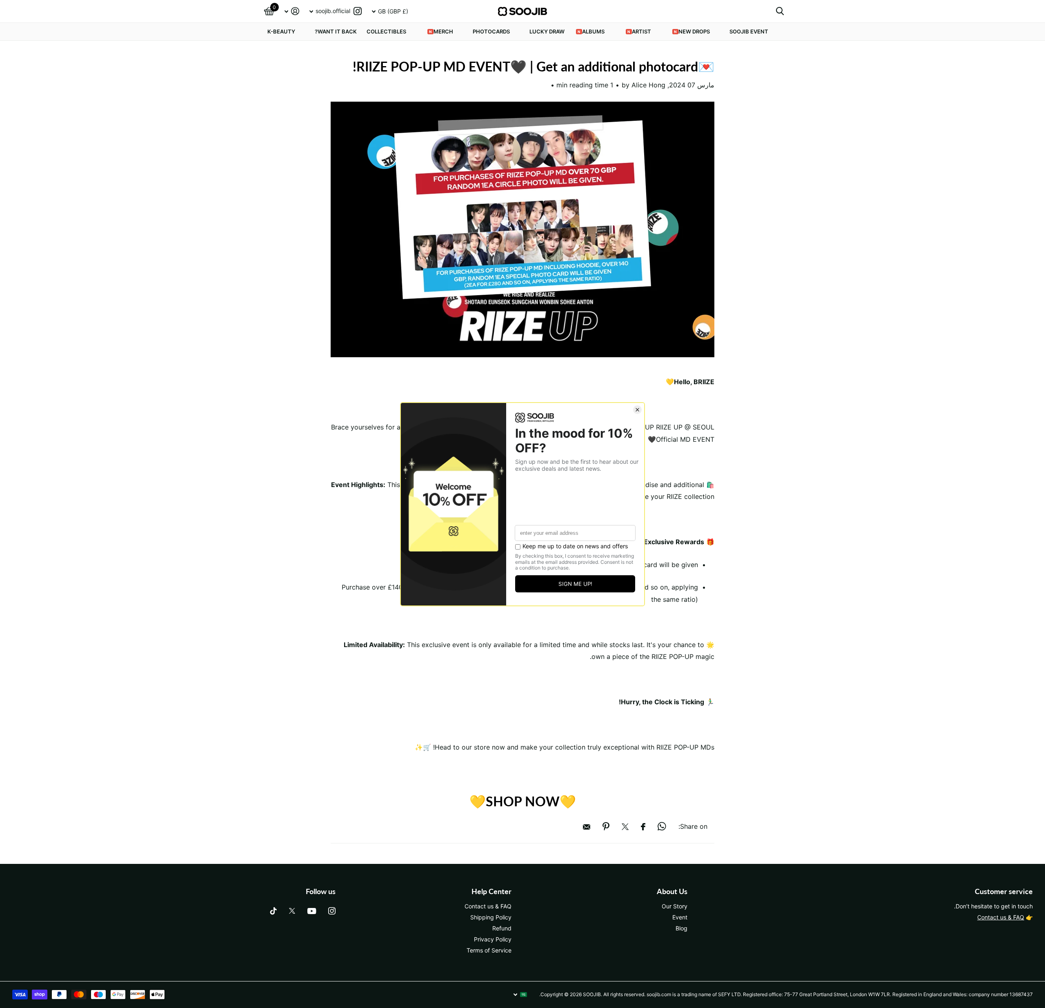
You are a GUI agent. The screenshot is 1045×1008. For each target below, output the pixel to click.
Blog (681, 928)
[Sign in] (291, 11)
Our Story (674, 906)
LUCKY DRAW (547, 31)
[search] (780, 11)
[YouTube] (311, 911)
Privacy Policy (492, 939)
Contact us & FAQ (1000, 917)
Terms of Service (489, 950)
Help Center (491, 891)
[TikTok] (273, 911)
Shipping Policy (490, 917)
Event (679, 917)
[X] (292, 911)
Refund (501, 928)
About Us (672, 891)
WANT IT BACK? (336, 31)
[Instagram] (332, 911)
